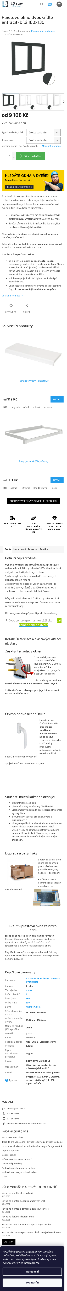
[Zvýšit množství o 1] (14, 154)
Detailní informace (11, 295)
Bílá (5, 407)
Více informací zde (29, 1263)
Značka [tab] (44, 549)
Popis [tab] (8, 549)
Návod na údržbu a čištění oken (18, 1216)
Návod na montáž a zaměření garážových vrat (25, 1209)
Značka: (14, 34)
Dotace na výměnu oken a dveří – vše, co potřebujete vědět (32, 1146)
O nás (5, 1176)
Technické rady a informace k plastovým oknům (26, 1224)
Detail (57, 399)
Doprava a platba (10, 1150)
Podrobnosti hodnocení (43, 31)
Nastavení (32, 1272)
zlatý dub (15, 407)
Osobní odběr (9, 1155)
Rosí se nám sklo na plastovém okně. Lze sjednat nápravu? (32, 1232)
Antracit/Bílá (33, 1007)
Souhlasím (32, 1282)
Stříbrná (26, 488)
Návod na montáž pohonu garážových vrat (23, 1201)
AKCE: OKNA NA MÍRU (12, 1137)
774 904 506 (13, 1113)
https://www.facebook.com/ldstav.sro (26, 1123)
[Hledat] (41, 4)
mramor (48, 407)
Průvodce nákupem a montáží (17, 1159)
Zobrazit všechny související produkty (33, 500)
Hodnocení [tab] (19, 549)
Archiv (8, 1241)
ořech (26, 407)
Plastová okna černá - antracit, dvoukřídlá (43, 980)
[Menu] (59, 4)
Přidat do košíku (32, 155)
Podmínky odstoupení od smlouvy (19, 1168)
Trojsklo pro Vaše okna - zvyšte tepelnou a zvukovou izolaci (32, 1142)
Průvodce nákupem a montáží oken (29, 620)
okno (29, 990)
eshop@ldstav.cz (16, 1108)
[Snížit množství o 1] (14, 158)
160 (28, 998)
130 (28, 1002)
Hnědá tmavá (40, 488)
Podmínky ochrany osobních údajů (19, 1172)
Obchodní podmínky (12, 1163)
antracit (37, 407)
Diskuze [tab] (32, 549)
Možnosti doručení (51, 146)
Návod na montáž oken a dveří (17, 1193)
